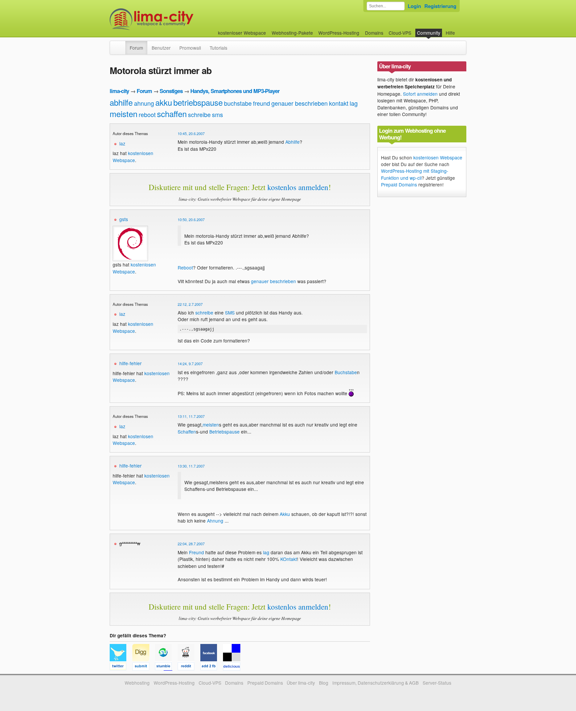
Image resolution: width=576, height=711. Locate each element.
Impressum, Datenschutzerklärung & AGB (375, 682)
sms (217, 114)
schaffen (172, 113)
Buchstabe (346, 372)
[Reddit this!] (189, 667)
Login (414, 6)
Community (428, 32)
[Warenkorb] (460, 29)
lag (354, 103)
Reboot (185, 267)
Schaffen (187, 431)
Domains (374, 32)
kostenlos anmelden (297, 187)
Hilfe (450, 32)
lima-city (119, 91)
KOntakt (288, 559)
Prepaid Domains (399, 184)
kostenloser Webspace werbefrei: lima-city (176, 19)
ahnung (144, 103)
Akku (285, 514)
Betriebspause (224, 431)
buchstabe (238, 103)
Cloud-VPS (400, 32)
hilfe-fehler (130, 363)
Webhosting (137, 682)
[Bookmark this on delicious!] (233, 667)
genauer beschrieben (299, 103)
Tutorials (218, 47)
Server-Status (437, 682)
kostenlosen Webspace (133, 156)
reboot (147, 114)
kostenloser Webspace (242, 32)
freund (261, 103)
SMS (230, 312)
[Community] (121, 44)
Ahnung (215, 520)
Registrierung (440, 6)
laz (122, 143)
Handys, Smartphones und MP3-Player (234, 91)
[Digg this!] (143, 667)
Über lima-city (301, 682)
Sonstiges (171, 91)
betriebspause (198, 102)
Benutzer (161, 47)
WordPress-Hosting (338, 32)
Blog (323, 682)
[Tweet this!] (121, 667)
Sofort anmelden (420, 93)
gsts (123, 219)
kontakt (338, 103)
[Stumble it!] (166, 667)
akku (163, 102)
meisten (123, 113)
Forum (136, 47)
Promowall (190, 47)
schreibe (199, 114)
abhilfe (121, 102)
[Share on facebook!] (211, 667)
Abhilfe (292, 141)
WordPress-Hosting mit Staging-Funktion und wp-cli (414, 174)
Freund (196, 552)
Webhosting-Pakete (292, 32)
